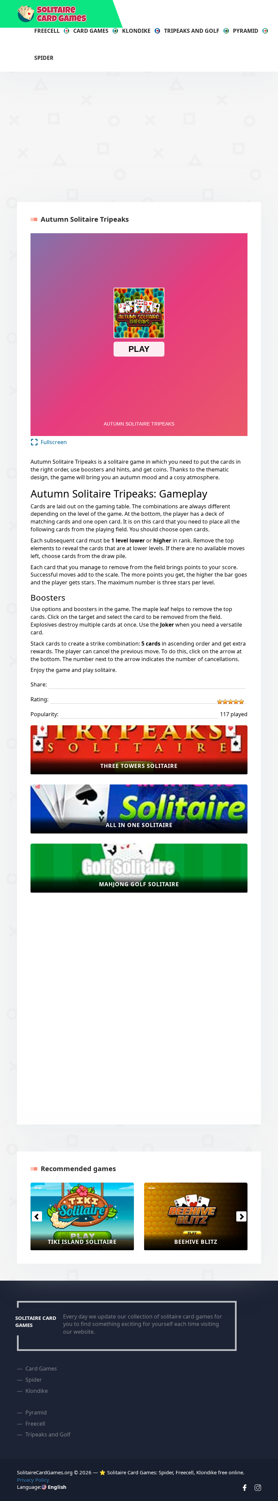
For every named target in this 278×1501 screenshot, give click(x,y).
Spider (44, 58)
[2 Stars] (225, 701)
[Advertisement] (147, 136)
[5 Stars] (241, 701)
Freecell (47, 30)
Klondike (136, 30)
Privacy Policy (33, 1479)
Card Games (90, 30)
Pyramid (245, 30)
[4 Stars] (236, 701)
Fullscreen (54, 442)
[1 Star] (219, 701)
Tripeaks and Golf (191, 30)
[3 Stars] (230, 701)
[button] (36, 1216)
